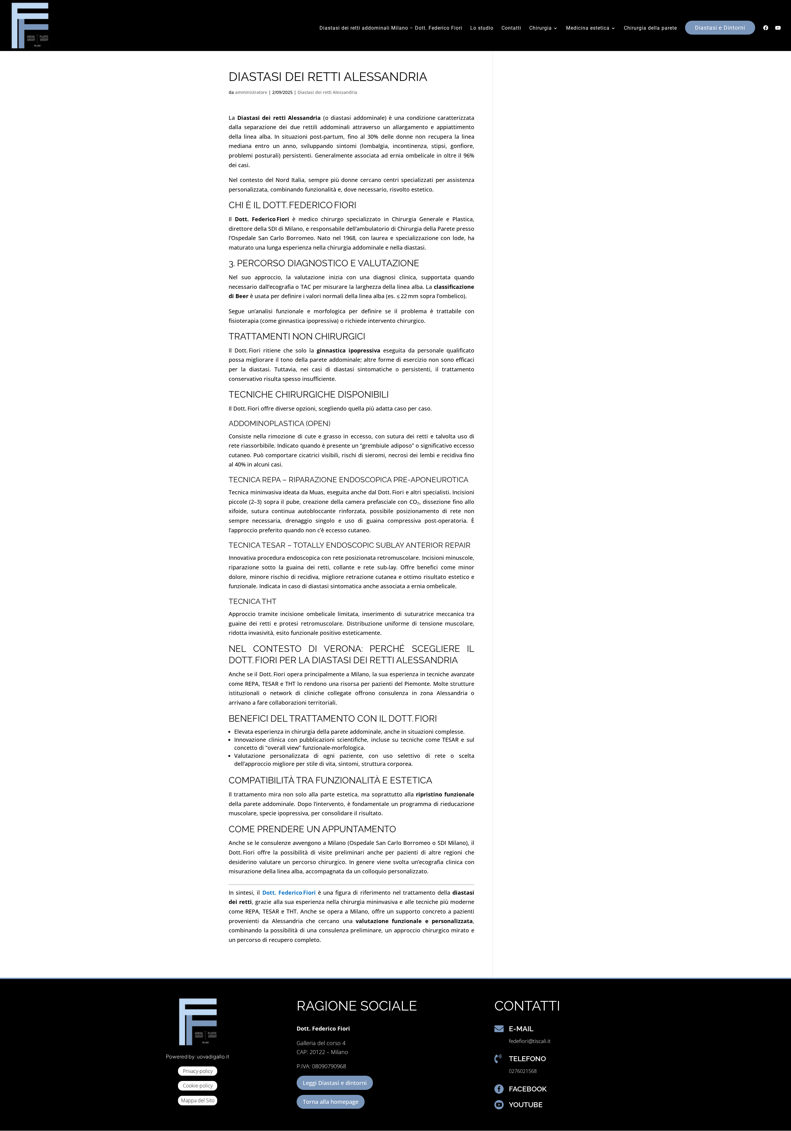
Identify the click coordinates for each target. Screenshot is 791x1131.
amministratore (251, 92)
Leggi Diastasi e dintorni (335, 1083)
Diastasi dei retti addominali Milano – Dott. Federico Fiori (390, 28)
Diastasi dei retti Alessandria (327, 92)
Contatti (511, 28)
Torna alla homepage (330, 1101)
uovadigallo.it (213, 1056)
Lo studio (481, 28)
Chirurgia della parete (650, 28)
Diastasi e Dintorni (720, 27)
